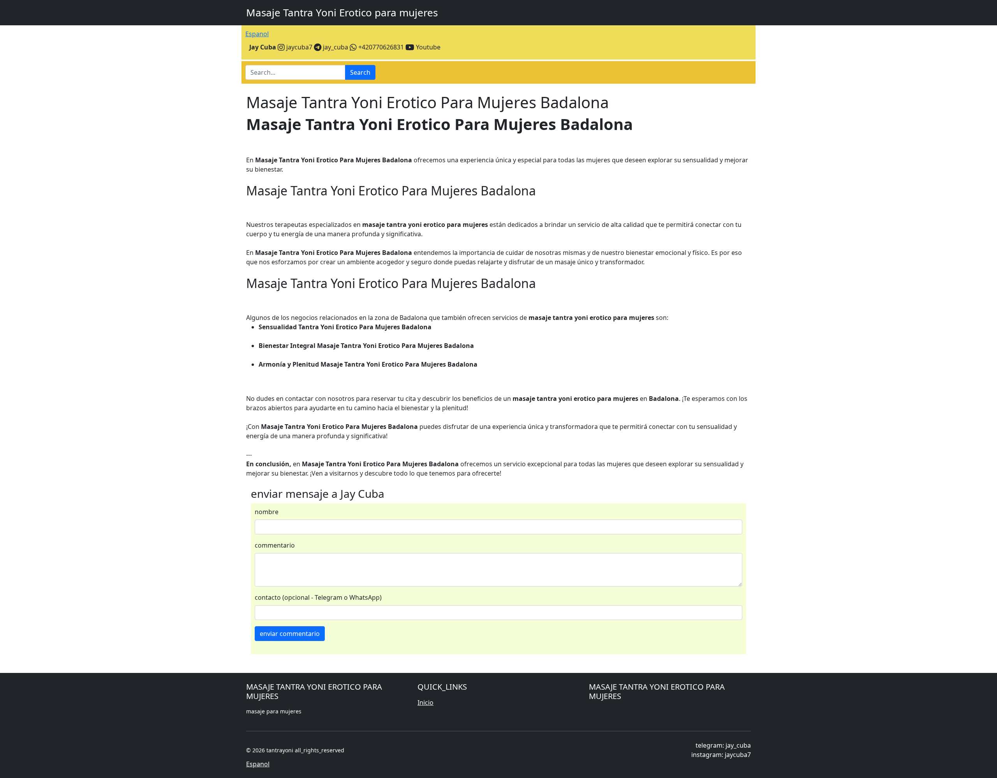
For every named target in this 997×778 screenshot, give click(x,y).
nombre (266, 512)
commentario (275, 545)
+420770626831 (380, 47)
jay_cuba (334, 47)
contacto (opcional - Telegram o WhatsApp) (318, 597)
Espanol (257, 34)
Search (360, 72)
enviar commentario (290, 633)
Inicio (425, 702)
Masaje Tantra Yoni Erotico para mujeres (342, 12)
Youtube (427, 47)
